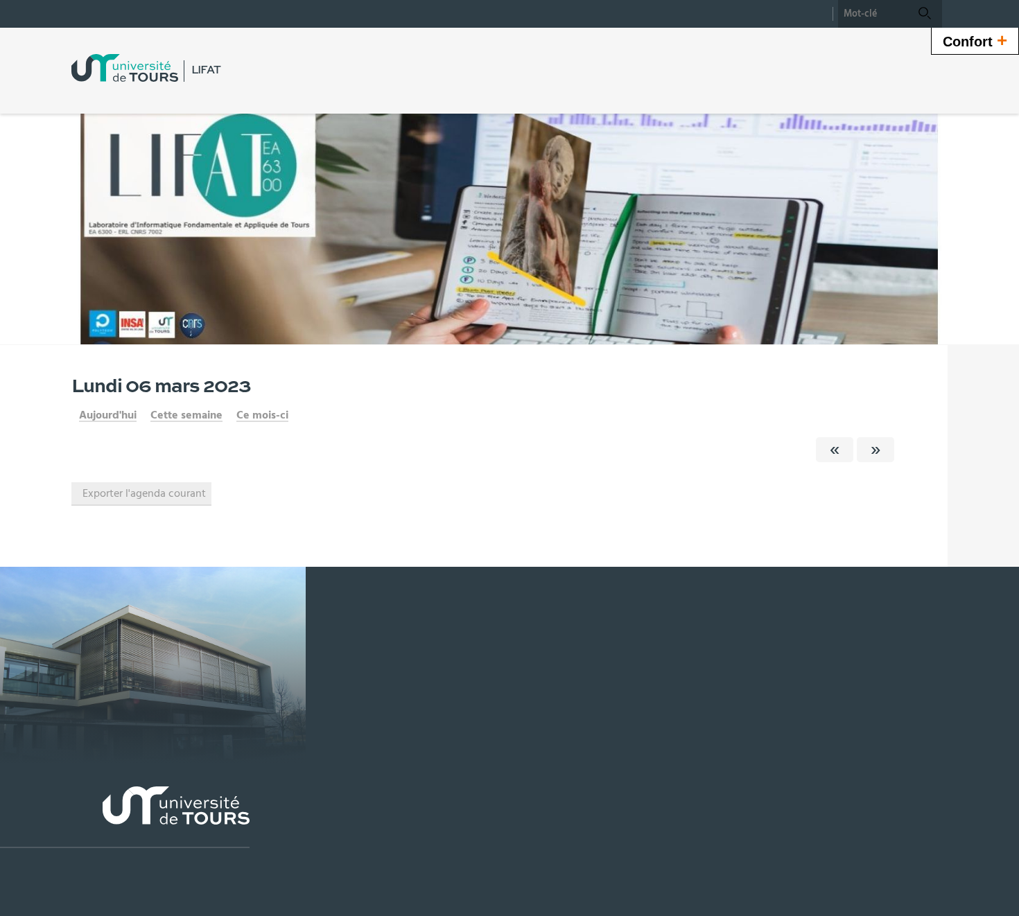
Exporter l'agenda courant (144, 493)
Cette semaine (186, 415)
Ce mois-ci (262, 415)
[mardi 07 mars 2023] (875, 449)
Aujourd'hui (108, 415)
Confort (975, 40)
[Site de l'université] (125, 817)
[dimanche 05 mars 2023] (834, 449)
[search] (872, 14)
